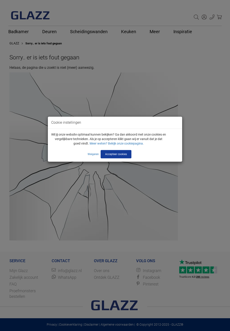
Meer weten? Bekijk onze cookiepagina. (117, 143)
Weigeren (93, 154)
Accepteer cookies (116, 154)
